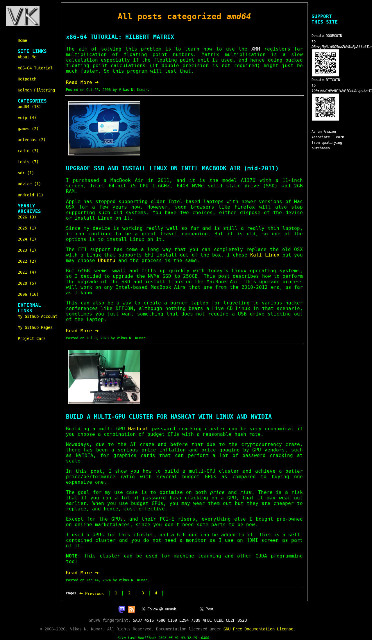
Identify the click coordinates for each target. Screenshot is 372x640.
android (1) (30, 195)
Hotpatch (27, 79)
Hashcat (138, 428)
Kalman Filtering (36, 90)
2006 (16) (28, 294)
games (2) (28, 128)
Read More (82, 82)
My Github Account (37, 316)
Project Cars (32, 338)
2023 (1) (27, 250)
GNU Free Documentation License (258, 629)
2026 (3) (27, 217)
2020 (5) (27, 283)
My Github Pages (35, 327)
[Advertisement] (329, 266)
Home (22, 40)
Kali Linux (264, 255)
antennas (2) (32, 139)
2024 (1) (27, 239)
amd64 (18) (29, 106)
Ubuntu (106, 260)
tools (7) (28, 161)
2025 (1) (27, 228)
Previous (91, 593)
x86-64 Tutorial (35, 68)
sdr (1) (26, 173)
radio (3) (28, 150)
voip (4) (27, 117)
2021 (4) (27, 272)
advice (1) (29, 184)
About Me (27, 57)
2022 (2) (27, 261)
